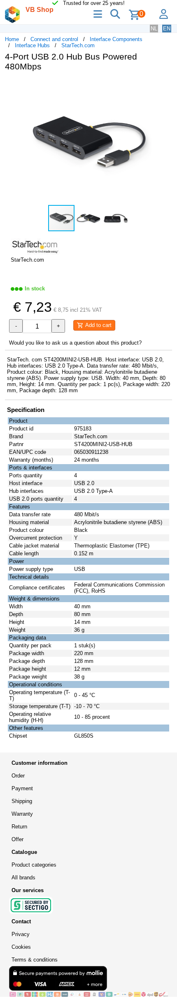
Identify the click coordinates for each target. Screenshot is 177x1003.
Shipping (22, 801)
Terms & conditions (35, 960)
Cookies (21, 947)
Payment (22, 788)
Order (18, 776)
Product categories (34, 865)
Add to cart (98, 325)
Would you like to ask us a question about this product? (75, 343)
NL (154, 28)
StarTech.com (78, 45)
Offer (17, 839)
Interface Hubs (32, 45)
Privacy (21, 934)
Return (19, 827)
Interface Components (116, 39)
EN (166, 28)
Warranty (22, 814)
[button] (164, 86)
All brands (23, 877)
